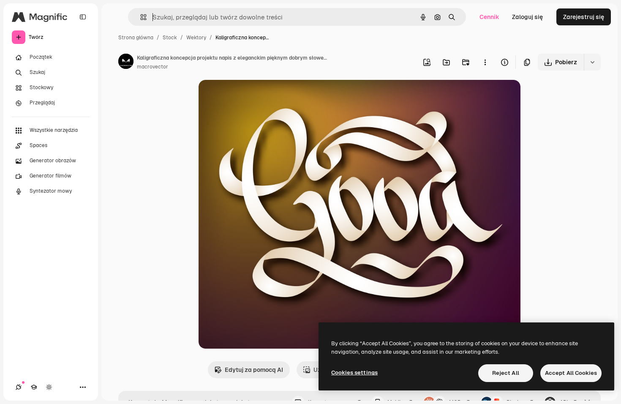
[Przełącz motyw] (49, 387)
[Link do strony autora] (125, 62)
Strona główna (135, 37)
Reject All (505, 373)
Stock (170, 37)
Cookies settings (354, 372)
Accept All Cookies (571, 373)
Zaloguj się (527, 17)
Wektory (196, 37)
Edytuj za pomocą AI (254, 370)
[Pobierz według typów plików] (592, 62)
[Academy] (34, 387)
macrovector (152, 66)
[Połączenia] (18, 387)
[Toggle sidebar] (83, 17)
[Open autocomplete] (140, 17)
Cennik (489, 17)
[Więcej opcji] (485, 62)
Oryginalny (257, 96)
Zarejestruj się (583, 17)
